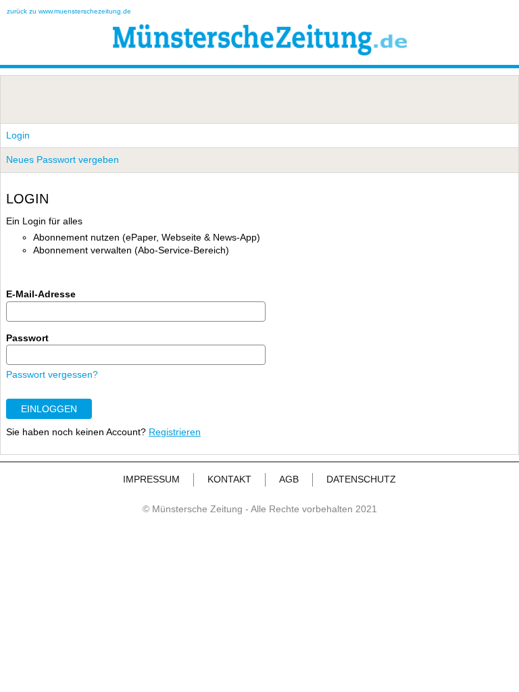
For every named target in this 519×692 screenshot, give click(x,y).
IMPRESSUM (151, 479)
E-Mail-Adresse (41, 294)
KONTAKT (229, 479)
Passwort (27, 337)
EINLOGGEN (49, 408)
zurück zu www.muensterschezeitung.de (69, 11)
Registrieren (175, 431)
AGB (289, 479)
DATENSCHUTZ (361, 479)
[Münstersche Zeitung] (260, 52)
